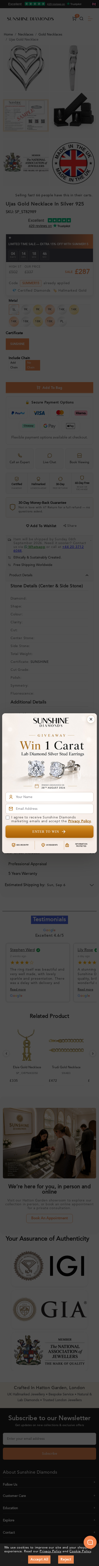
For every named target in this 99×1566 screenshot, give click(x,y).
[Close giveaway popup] (91, 719)
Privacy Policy (79, 821)
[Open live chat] (90, 1542)
